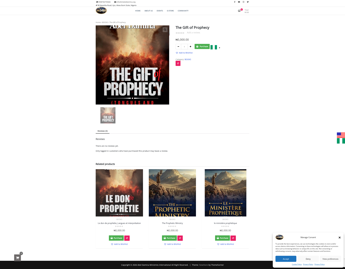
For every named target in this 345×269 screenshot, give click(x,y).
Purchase (204, 46)
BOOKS (105, 22)
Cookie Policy (297, 264)
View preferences (330, 259)
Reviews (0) (103, 131)
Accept (286, 259)
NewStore (203, 265)
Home (98, 22)
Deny (308, 259)
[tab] (102, 131)
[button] (339, 237)
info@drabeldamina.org (125, 2)
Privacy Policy (308, 264)
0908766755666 (104, 2)
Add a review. (193, 32)
